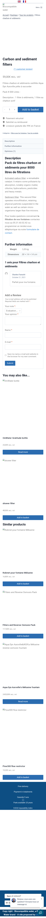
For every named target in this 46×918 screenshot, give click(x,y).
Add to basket (30, 109)
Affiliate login (23, 880)
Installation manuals (23, 830)
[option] (25, 1)
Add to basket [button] (23, 517)
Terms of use (23, 870)
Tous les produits (32, 133)
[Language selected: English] (23, 1)
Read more (23, 452)
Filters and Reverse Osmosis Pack (19, 625)
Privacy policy (23, 875)
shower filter (9, 503)
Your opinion (11, 314)
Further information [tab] (13, 146)
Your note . (10, 306)
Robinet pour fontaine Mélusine (18, 572)
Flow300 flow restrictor (14, 766)
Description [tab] (10, 141)
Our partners (23, 825)
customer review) (23, 69)
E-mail (8, 342)
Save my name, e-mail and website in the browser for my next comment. (22, 355)
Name (8, 330)
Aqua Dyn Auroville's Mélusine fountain (21, 687)
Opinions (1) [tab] (10, 151)
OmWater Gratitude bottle (15, 438)
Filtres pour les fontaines (19, 133)
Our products (23, 819)
